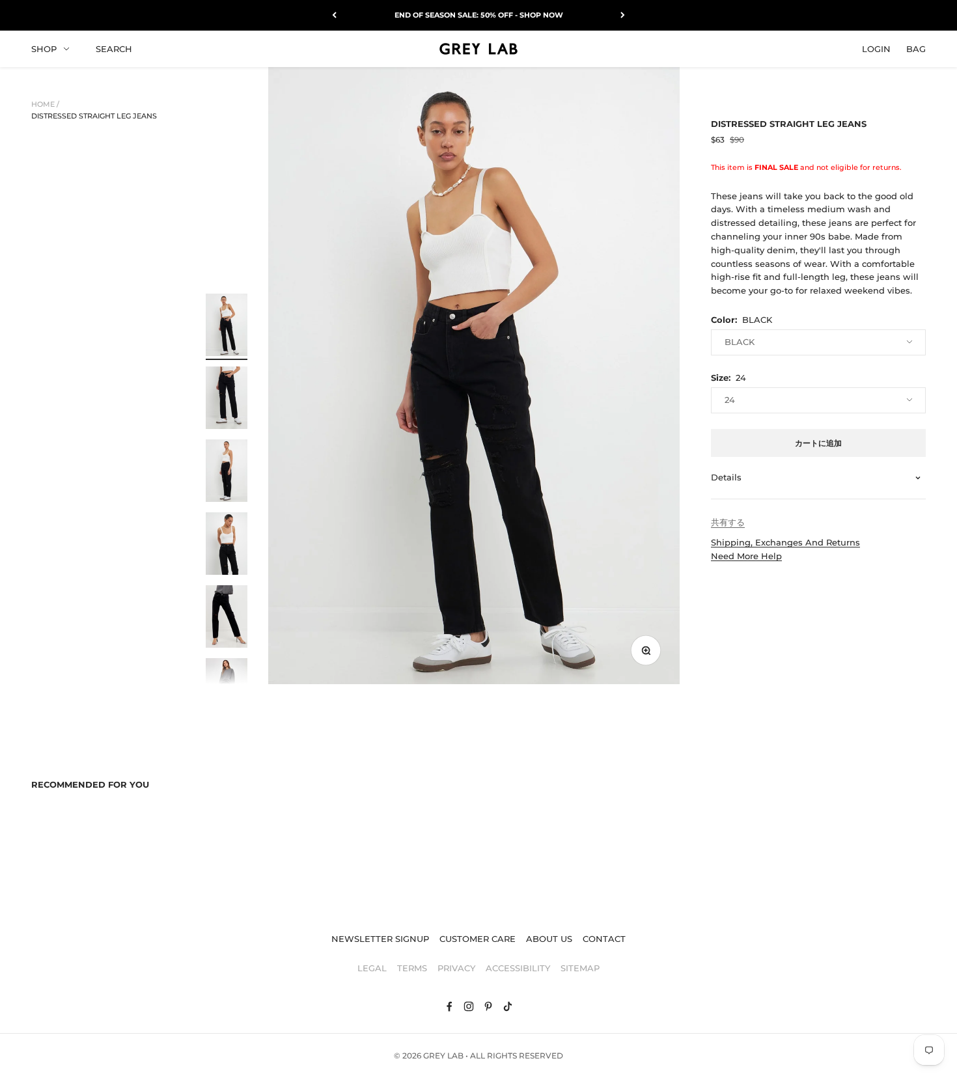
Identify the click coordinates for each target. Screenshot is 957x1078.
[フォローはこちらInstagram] (469, 1006)
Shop (44, 48)
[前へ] (334, 15)
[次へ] (622, 15)
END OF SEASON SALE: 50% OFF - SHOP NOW (479, 15)
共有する (728, 522)
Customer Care (477, 938)
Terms (412, 968)
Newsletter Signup (380, 938)
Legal (372, 968)
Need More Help (746, 556)
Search (114, 48)
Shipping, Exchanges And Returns (785, 542)
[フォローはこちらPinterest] (488, 1006)
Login (876, 48)
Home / (45, 104)
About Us (549, 938)
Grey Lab (443, 1055)
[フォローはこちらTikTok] (508, 1006)
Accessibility (518, 968)
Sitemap (580, 968)
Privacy (456, 968)
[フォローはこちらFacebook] (449, 1006)
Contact (604, 938)
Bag (916, 48)
